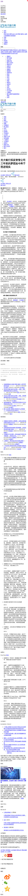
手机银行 (6, 133)
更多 (10, 454)
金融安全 (19, 51)
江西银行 (20, 442)
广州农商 (18, 449)
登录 (2, 1)
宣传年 (5, 40)
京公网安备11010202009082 (8, 861)
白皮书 (5, 121)
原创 (5, 34)
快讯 (8, 34)
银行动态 (17, 175)
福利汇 (22, 34)
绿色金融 (6, 138)
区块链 (6, 51)
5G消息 (6, 134)
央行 (5, 820)
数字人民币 (18, 50)
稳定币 (8, 50)
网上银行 (6, 126)
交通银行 (11, 206)
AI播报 (6, 42)
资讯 (5, 32)
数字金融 (3, 50)
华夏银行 (10, 424)
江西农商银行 (7, 812)
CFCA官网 (7, 851)
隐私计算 (12, 50)
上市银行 (6, 141)
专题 (5, 37)
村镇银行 (10, 431)
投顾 (5, 123)
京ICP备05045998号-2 (19, 859)
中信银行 (21, 300)
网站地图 (24, 850)
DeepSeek (9, 59)
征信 (5, 128)
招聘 (10, 34)
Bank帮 (13, 53)
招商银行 (10, 204)
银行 (5, 148)
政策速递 (13, 35)
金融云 (11, 51)
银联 (5, 120)
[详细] (22, 798)
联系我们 (8, 850)
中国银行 (6, 125)
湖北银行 (6, 827)
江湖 (16, 34)
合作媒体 (13, 850)
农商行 (5, 143)
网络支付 (24, 50)
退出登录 (3, 14)
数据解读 (7, 35)
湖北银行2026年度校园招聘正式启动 (14, 830)
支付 (5, 118)
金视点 (9, 84)
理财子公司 (7, 136)
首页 (5, 30)
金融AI (2, 51)
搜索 (2, 46)
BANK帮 (9, 90)
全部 (16, 53)
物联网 (15, 51)
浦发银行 (15, 300)
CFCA (5, 130)
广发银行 (6, 139)
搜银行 (5, 44)
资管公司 (8, 175)
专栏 (5, 39)
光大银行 (3, 175)
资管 (18, 392)
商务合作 (18, 850)
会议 (13, 34)
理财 (19, 34)
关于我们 (3, 850)
